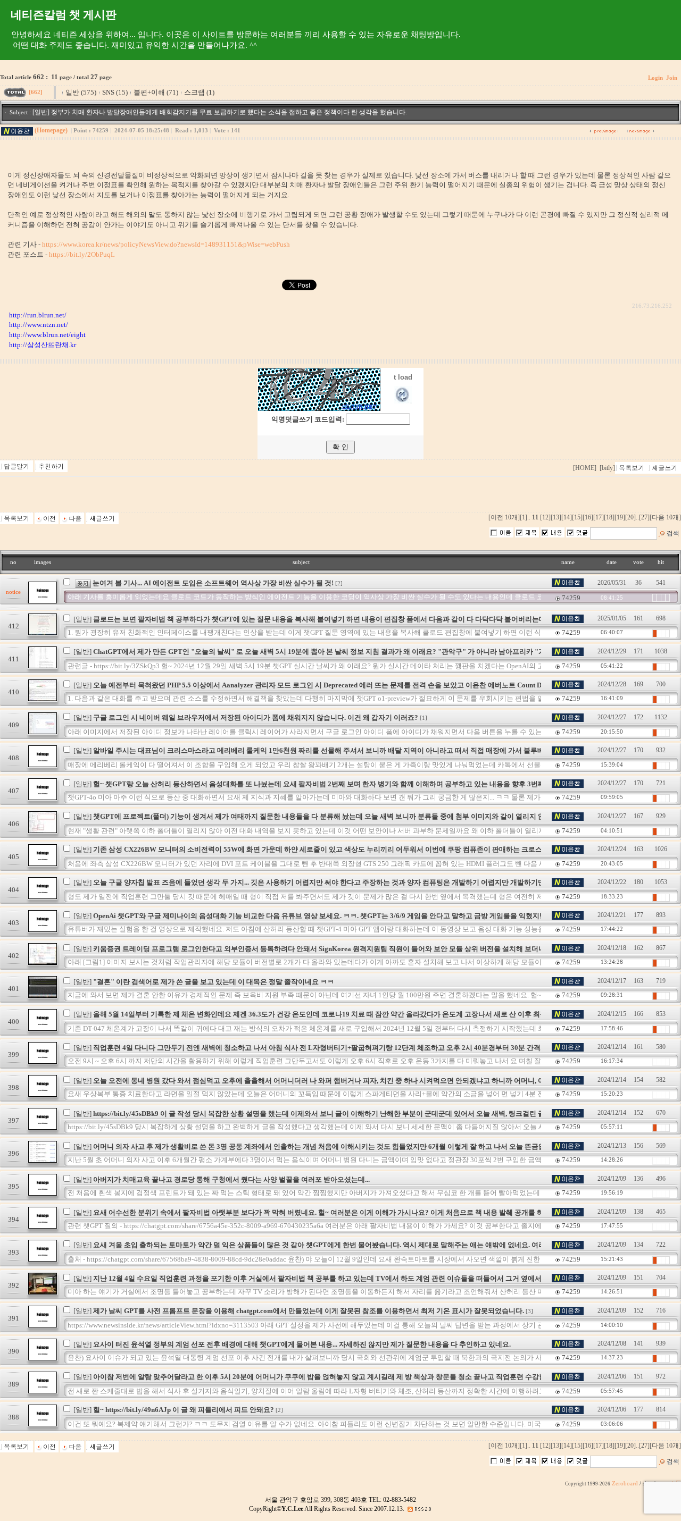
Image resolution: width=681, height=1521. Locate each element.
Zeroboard (625, 1483)
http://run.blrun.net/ (38, 315)
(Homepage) (51, 130)
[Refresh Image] (403, 401)
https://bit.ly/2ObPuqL (82, 254)
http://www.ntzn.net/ (38, 325)
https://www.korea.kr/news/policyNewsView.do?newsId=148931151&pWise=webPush (166, 244)
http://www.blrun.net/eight (47, 335)
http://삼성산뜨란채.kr (42, 345)
